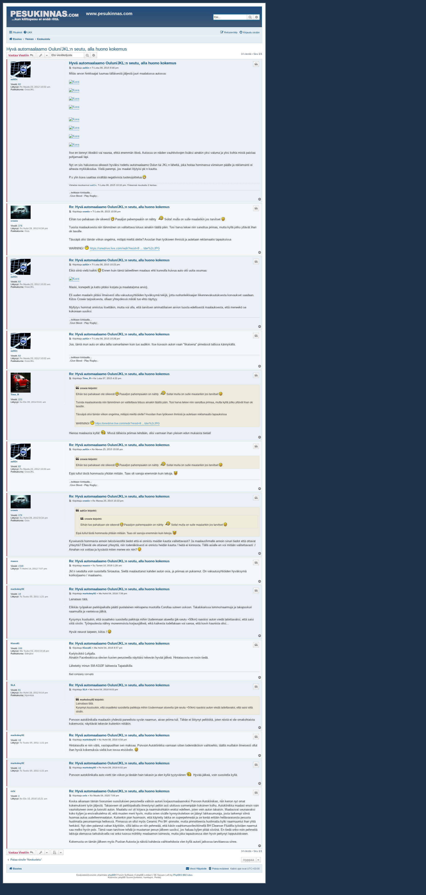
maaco (14, 561)
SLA (13, 685)
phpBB (111, 875)
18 (19, 594)
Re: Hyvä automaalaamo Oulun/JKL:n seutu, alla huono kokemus (119, 207)
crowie (14, 221)
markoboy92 (17, 589)
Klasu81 (15, 643)
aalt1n (14, 79)
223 (20, 399)
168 (20, 648)
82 (19, 84)
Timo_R (15, 394)
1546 (21, 566)
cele (13, 791)
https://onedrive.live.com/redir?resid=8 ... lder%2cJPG (125, 248)
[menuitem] (27, 32)
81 (19, 690)
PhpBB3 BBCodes (182, 875)
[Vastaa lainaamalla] (256, 64)
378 (20, 225)
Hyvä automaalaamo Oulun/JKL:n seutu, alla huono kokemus (66, 49)
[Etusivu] (47, 17)
